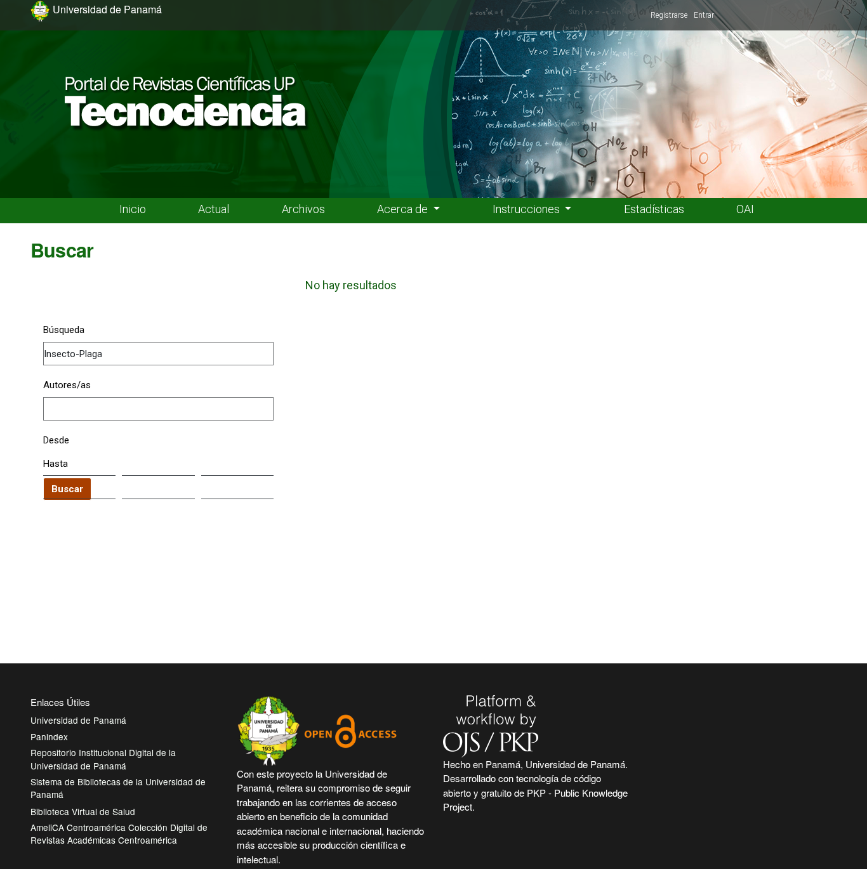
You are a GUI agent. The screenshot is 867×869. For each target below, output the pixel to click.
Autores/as (67, 385)
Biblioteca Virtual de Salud (82, 811)
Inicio (132, 209)
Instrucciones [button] (527, 209)
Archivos (303, 209)
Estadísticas (654, 209)
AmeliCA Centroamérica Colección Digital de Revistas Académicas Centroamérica (119, 833)
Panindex (49, 736)
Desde (56, 440)
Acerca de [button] (403, 209)
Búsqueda (63, 330)
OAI (745, 209)
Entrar (704, 15)
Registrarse (669, 15)
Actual (213, 209)
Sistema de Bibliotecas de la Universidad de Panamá (118, 787)
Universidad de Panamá (78, 720)
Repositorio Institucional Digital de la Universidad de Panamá (103, 758)
